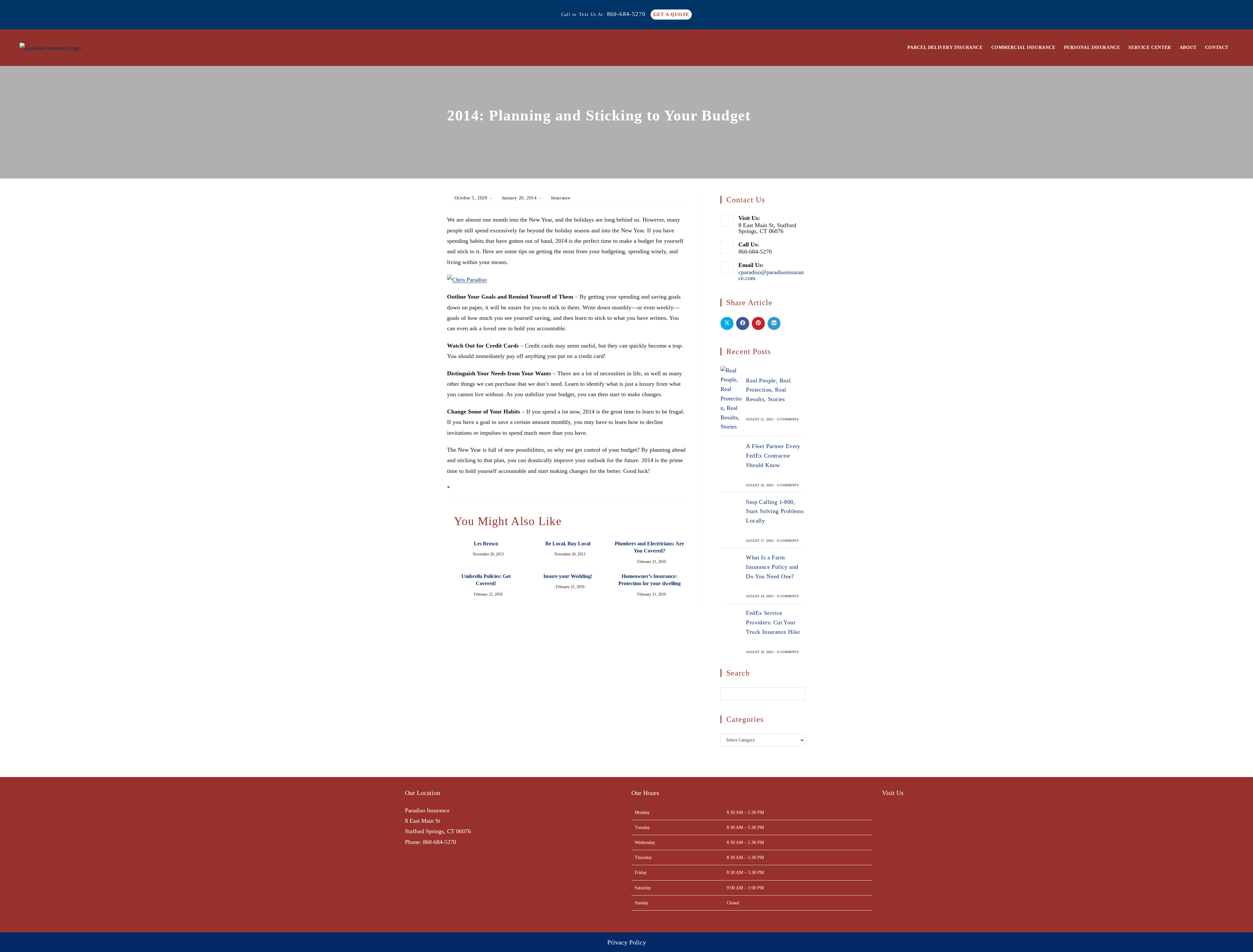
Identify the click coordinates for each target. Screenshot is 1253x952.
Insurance (560, 197)
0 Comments (788, 419)
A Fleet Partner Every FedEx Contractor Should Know (773, 455)
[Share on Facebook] (742, 323)
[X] (153, 838)
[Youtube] (198, 838)
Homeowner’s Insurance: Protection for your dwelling (649, 579)
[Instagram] (164, 838)
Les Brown (486, 543)
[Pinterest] (187, 838)
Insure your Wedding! (567, 576)
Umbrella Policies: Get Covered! (486, 579)
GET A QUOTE (671, 14)
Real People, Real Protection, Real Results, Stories (768, 390)
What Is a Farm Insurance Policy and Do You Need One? (772, 567)
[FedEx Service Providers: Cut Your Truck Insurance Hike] (731, 631)
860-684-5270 (626, 14)
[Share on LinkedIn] (774, 323)
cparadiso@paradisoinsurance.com (771, 275)
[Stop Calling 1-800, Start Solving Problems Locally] (731, 520)
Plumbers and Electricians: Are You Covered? (649, 547)
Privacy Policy (626, 942)
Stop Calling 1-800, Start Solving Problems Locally (775, 511)
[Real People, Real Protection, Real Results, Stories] (731, 399)
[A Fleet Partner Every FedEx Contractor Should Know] (731, 464)
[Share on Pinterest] (758, 323)
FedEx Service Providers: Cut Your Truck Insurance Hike (773, 622)
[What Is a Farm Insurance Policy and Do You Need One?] (731, 576)
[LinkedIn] (175, 838)
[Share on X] (727, 323)
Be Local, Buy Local (567, 543)
